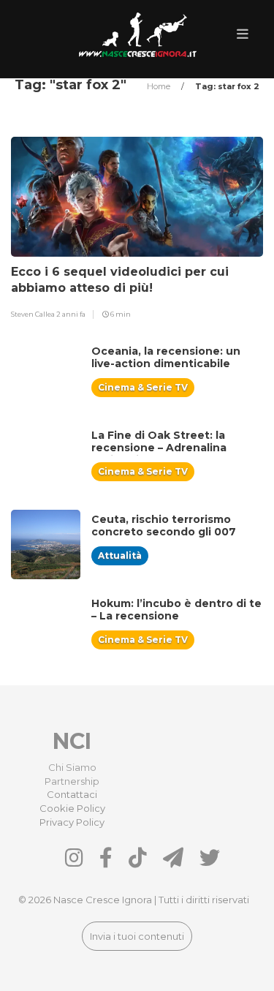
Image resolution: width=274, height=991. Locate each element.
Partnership (72, 781)
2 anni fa (70, 314)
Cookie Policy (72, 808)
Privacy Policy (71, 822)
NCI (72, 741)
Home (159, 86)
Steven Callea (33, 314)
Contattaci (72, 794)
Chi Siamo (72, 767)
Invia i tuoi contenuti (137, 936)
